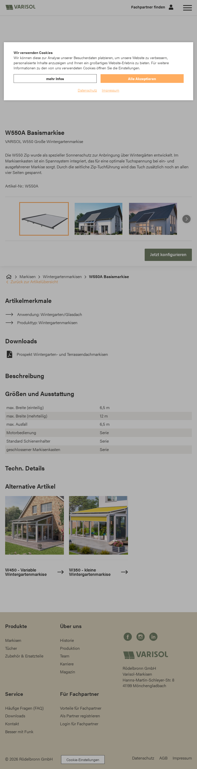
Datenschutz (87, 90)
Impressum (110, 90)
